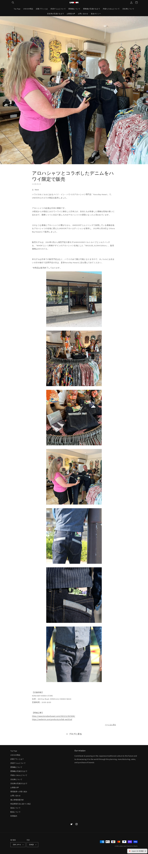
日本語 (31, 845)
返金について (15, 808)
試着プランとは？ (17, 759)
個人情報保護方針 (17, 800)
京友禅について (16, 779)
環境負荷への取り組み (18, 792)
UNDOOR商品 (15, 755)
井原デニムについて (18, 763)
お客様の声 (14, 787)
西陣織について (16, 767)
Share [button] (37, 190)
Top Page (13, 751)
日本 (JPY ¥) (17, 845)
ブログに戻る (75, 734)
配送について (15, 812)
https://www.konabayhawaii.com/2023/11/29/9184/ (53, 716)
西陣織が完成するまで (18, 771)
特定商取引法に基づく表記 (20, 804)
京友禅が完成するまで (18, 783)
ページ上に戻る (110, 725)
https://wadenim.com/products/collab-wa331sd (52, 719)
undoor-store (122, 846)
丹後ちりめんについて (18, 775)
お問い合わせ (15, 796)
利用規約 (13, 816)
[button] (12, 2)
